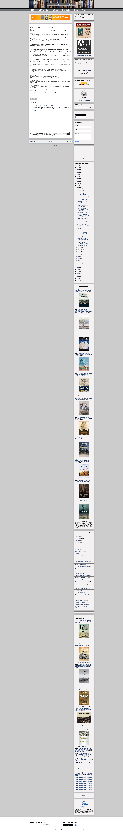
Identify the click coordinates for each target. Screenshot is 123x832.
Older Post (68, 141)
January (79, 263)
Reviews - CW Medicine (80, 573)
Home (50, 141)
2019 (78, 178)
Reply (35, 110)
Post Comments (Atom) (53, 145)
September (80, 249)
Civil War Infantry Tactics (82, 222)
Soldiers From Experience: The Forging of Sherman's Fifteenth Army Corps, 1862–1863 (83, 688)
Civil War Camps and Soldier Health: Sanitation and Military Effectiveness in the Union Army (83, 374)
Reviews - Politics (79, 590)
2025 (78, 167)
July (79, 253)
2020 (78, 176)
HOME (32, 10)
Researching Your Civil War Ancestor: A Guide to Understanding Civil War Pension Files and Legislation (84, 333)
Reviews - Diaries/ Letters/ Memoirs (82, 575)
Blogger (83, 829)
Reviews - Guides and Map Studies (82, 581)
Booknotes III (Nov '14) (82, 212)
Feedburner (84, 795)
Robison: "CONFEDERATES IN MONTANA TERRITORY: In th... (83, 193)
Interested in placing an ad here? (84, 55)
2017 (78, 181)
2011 (78, 269)
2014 (78, 187)
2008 (78, 275)
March (79, 260)
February (80, 262)
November (80, 190)
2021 (78, 174)
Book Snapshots (78, 540)
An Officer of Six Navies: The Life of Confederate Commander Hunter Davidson (83, 502)
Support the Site (66, 10)
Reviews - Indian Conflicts (80, 584)
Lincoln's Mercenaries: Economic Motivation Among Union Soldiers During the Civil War (83, 754)
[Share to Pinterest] (36, 99)
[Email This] (31, 99)
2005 (78, 280)
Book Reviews (78, 538)
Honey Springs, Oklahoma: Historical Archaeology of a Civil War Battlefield (83, 621)
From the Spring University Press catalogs (82, 206)
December (80, 188)
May (79, 256)
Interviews (77, 549)
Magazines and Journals (80, 551)
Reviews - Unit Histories (80, 602)
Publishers (41, 96)
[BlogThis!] (32, 99)
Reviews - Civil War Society (81, 571)
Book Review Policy (43, 10)
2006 (78, 278)
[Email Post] (32, 95)
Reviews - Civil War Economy (81, 568)
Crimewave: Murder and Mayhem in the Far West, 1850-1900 (83, 418)
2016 (78, 183)
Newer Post (33, 141)
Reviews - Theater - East (80, 592)
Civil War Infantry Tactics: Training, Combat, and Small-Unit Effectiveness (82, 768)
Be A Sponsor (55, 10)
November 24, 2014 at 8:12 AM (46, 105)
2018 (78, 180)
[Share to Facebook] (35, 99)
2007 (78, 276)
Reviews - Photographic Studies (81, 588)
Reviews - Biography (79, 564)
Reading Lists (78, 555)
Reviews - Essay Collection (80, 579)
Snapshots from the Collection (81, 604)
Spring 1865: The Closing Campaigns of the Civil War (82, 239)
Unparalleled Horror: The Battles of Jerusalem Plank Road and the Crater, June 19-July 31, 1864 (83, 460)
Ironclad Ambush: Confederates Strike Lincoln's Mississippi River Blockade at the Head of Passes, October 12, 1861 (82, 156)
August (79, 251)
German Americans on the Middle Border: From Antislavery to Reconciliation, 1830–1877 (83, 728)
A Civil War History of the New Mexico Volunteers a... (82, 229)
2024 (78, 169)
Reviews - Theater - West (80, 600)
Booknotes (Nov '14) (81, 236)
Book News (36, 96)
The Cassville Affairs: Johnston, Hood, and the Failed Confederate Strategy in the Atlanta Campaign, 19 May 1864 (82, 643)
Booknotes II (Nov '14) (82, 221)
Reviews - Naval (78, 586)
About (83, 10)
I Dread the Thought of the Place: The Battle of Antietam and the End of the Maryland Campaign (83, 665)
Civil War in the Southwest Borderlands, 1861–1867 (83, 759)
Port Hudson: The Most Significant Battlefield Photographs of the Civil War (83, 709)
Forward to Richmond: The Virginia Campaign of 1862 (82, 481)
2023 (78, 171)
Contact (76, 10)
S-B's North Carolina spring (83, 196)
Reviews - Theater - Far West (81, 594)
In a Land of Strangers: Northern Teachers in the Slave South (83, 354)
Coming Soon (78, 545)
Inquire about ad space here (84, 100)
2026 (78, 165)
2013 (78, 266)
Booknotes (77, 542)
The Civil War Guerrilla (82, 245)
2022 (78, 172)
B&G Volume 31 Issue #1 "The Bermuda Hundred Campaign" (82, 209)
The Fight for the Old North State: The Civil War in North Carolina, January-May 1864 (83, 749)
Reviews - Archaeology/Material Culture (83, 561)
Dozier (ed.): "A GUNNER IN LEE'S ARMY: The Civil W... (83, 233)
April (79, 258)
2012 (78, 267)
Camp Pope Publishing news (83, 197)
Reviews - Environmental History (82, 577)
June (79, 254)
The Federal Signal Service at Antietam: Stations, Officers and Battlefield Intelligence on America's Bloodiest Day (83, 439)
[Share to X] (33, 99)
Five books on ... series (80, 547)
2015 (78, 185)
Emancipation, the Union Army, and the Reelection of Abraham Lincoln (83, 773)
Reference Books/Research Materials (83, 557)
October (79, 247)
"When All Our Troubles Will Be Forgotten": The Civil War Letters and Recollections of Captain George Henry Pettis (83, 290)
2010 (78, 271)
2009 (78, 273)
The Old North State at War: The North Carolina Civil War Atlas (83, 763)
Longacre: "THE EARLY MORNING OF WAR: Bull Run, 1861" (83, 215)
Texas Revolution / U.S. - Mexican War (83, 606)
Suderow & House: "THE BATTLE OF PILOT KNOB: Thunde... (82, 202)
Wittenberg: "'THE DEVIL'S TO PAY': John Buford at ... (83, 225)
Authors (76, 534)
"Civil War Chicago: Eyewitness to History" (82, 243)
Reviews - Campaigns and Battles (82, 566)
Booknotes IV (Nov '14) (82, 199)
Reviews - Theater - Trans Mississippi (83, 597)
